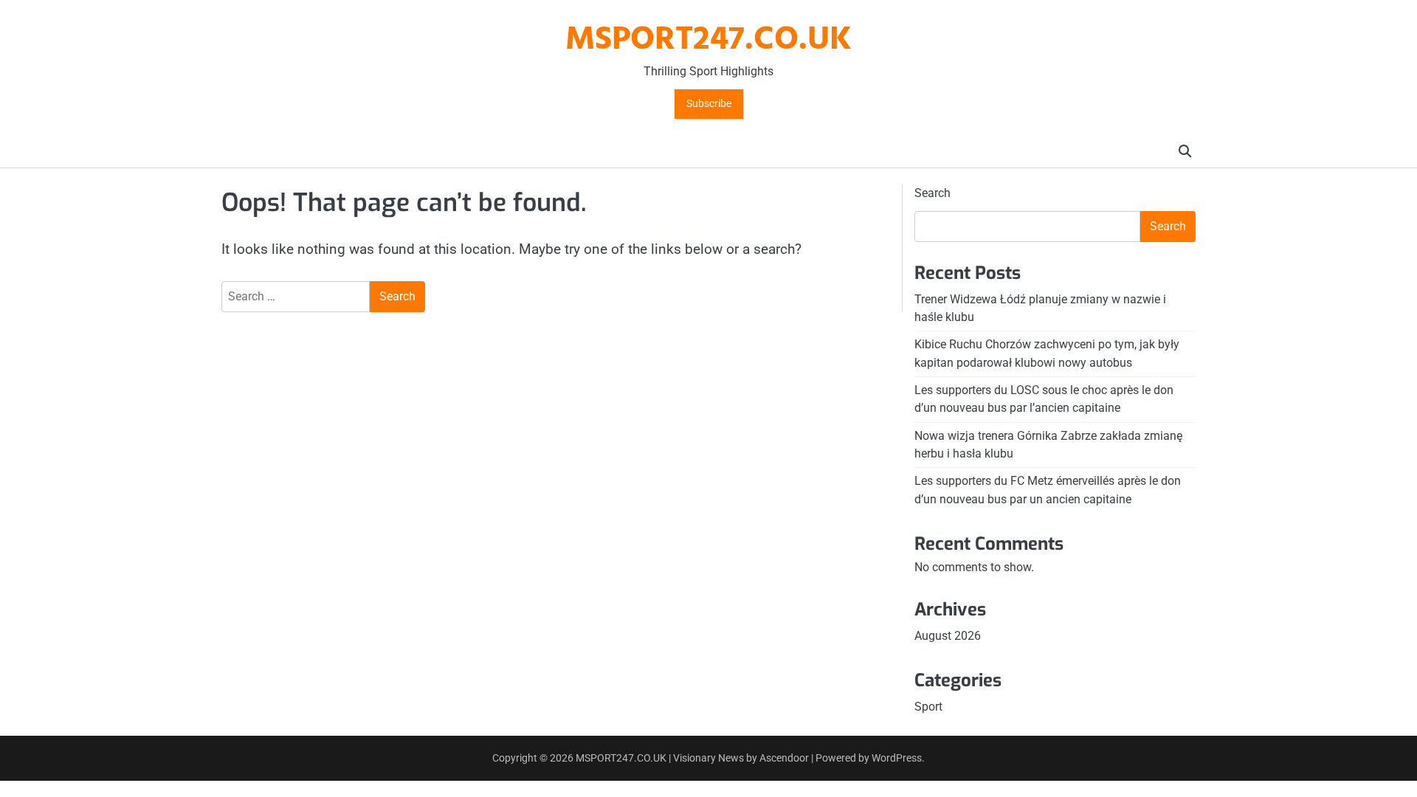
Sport (928, 707)
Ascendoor (784, 758)
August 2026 (947, 636)
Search (932, 193)
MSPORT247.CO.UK (708, 40)
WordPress (897, 758)
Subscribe (708, 103)
